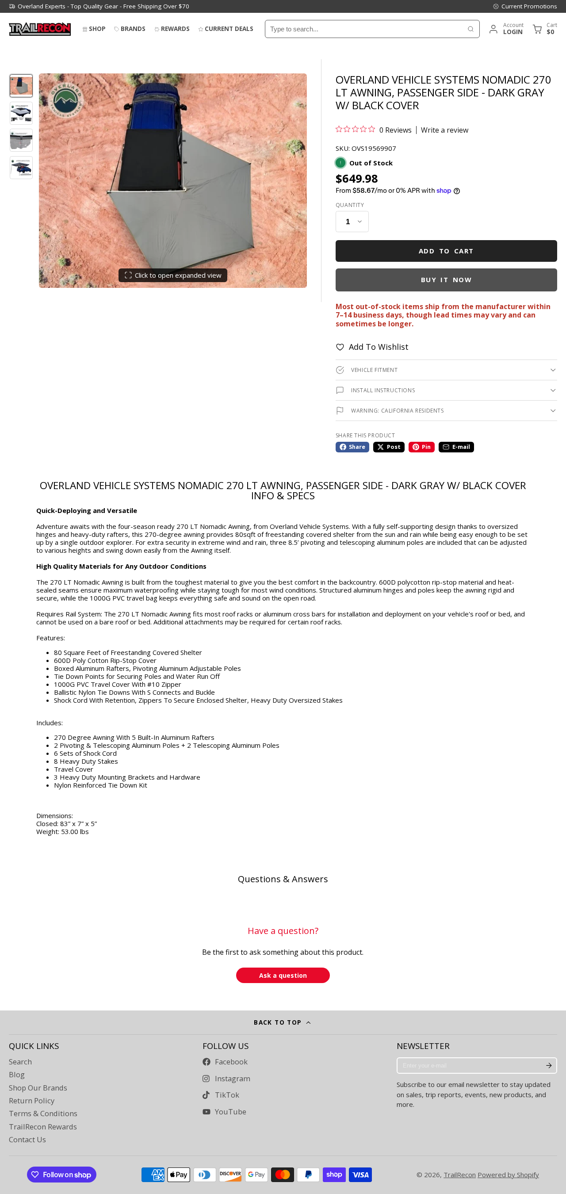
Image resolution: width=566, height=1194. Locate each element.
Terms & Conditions (43, 1113)
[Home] (40, 29)
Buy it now (446, 279)
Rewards (175, 29)
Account (505, 29)
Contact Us (27, 1139)
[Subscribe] (548, 1065)
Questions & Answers (283, 879)
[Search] (470, 29)
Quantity (350, 205)
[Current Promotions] (525, 6)
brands (133, 29)
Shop (97, 29)
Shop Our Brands (38, 1087)
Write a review (444, 130)
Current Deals (229, 29)
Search (20, 1061)
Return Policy (31, 1100)
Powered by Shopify (508, 1174)
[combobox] (363, 29)
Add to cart (446, 250)
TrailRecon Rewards (43, 1126)
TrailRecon (460, 1174)
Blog (17, 1074)
